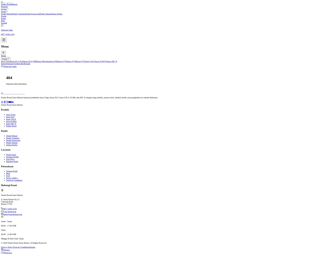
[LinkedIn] (12, 103)
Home (3, 56)
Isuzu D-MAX (101, 61)
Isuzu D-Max (11, 121)
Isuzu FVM (71, 61)
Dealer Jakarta (45, 14)
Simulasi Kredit (12, 64)
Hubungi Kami (12, 161)
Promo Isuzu (11, 155)
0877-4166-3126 (10, 209)
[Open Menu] (4, 40)
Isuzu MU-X (112, 61)
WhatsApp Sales (10, 66)
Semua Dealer (56, 14)
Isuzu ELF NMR (30, 61)
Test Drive (10, 159)
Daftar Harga (11, 126)
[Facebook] (5, 103)
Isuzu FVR (62, 61)
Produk (4, 59)
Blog (8, 173)
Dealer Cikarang (18, 14)
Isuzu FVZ (80, 61)
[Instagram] (7, 103)
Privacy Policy (12, 178)
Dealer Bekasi (6, 14)
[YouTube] (10, 103)
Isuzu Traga (5, 61)
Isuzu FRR (54, 61)
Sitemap (32, 247)
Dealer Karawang (32, 14)
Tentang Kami (11, 171)
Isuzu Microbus (43, 61)
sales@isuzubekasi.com (12, 214)
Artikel (21, 64)
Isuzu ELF (10, 117)
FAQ (8, 176)
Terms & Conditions (14, 180)
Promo (3, 64)
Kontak (27, 64)
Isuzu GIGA (90, 61)
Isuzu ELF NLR (17, 61)
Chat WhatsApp (9, 212)
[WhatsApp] (2, 103)
